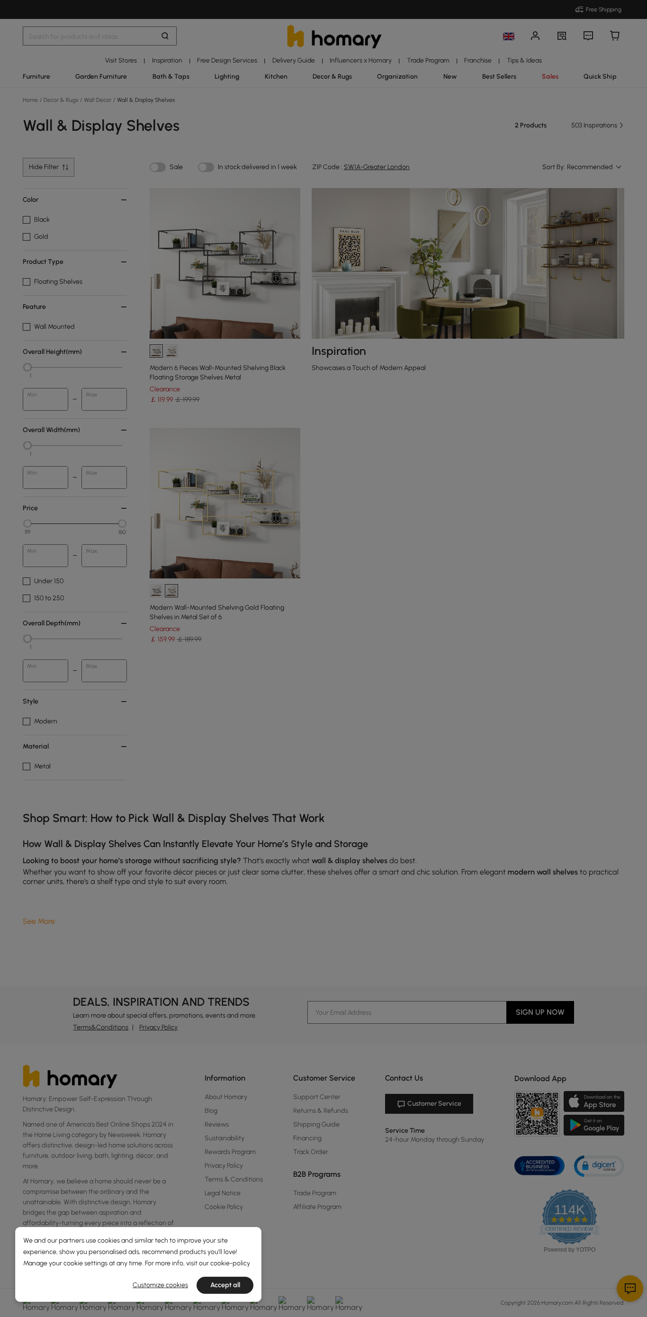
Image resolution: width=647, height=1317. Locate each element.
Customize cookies (160, 1285)
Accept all (225, 1285)
